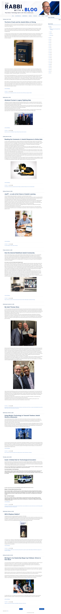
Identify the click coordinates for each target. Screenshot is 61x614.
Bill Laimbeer (8, 407)
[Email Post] (9, 91)
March (51, 33)
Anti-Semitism (6, 186)
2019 (50, 47)
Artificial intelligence (7, 245)
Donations (15, 92)
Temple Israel (25, 186)
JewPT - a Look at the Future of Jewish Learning (20, 194)
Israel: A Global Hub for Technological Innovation (20, 460)
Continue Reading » (7, 88)
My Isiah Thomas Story (12, 307)
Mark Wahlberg (16, 603)
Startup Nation (10, 506)
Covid (10, 299)
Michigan (19, 186)
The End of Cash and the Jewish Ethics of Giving (20, 22)
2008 (50, 66)
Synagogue (27, 92)
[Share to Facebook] (12, 91)
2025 (50, 37)
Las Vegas (32, 407)
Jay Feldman (12, 603)
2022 (50, 42)
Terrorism (29, 186)
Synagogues (38, 549)
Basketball (6, 407)
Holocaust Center (11, 452)
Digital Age (12, 92)
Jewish (15, 186)
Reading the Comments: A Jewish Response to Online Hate (23, 139)
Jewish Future (22, 549)
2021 (50, 44)
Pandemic (23, 299)
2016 (50, 52)
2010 (50, 62)
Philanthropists (20, 603)
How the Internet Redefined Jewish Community (20, 253)
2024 (50, 39)
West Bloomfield (32, 186)
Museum (21, 452)
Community (7, 299)
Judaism (17, 186)
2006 (50, 69)
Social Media (22, 186)
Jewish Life (25, 549)
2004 (50, 72)
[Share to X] (11, 91)
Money (22, 92)
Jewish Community (19, 299)
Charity (10, 92)
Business (12, 407)
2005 (50, 71)
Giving (17, 92)
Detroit (12, 299)
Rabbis (36, 549)
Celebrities (6, 603)
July (50, 27)
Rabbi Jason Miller (33, 549)
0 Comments (6, 91)
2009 (50, 64)
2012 (50, 59)
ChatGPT (11, 245)
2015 (50, 54)
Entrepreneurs (21, 407)
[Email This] (10, 91)
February (51, 35)
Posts (7, 610)
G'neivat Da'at (16, 549)
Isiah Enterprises (25, 407)
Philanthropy (24, 92)
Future (14, 549)
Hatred (13, 186)
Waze (16, 506)
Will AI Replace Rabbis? (12, 514)
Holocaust (8, 452)
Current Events (10, 186)
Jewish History (15, 452)
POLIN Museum (26, 452)
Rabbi (25, 299)
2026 (50, 26)
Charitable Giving (7, 92)
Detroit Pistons (17, 407)
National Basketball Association (37, 407)
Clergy (5, 299)
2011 (50, 61)
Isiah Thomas (28, 407)
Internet (20, 92)
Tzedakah (30, 92)
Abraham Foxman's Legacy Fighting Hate (18, 100)
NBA (41, 407)
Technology (16, 245)
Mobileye (7, 506)
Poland (23, 452)
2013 (50, 57)
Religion (27, 299)
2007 (50, 67)
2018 (50, 49)
